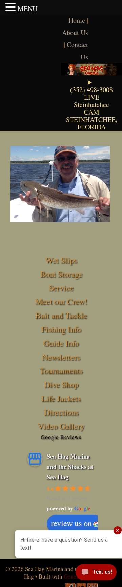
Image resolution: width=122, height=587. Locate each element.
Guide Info (61, 343)
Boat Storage (61, 273)
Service (61, 287)
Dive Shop (61, 384)
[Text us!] (96, 573)
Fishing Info (61, 329)
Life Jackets (61, 398)
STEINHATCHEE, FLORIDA (91, 123)
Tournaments (61, 370)
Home (76, 20)
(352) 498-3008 (91, 89)
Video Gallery (61, 426)
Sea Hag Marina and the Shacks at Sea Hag (70, 466)
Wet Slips (61, 260)
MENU (27, 8)
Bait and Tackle (61, 315)
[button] (11, 7)
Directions (61, 412)
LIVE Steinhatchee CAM (91, 105)
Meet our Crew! (61, 301)
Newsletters (61, 356)
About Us (75, 32)
